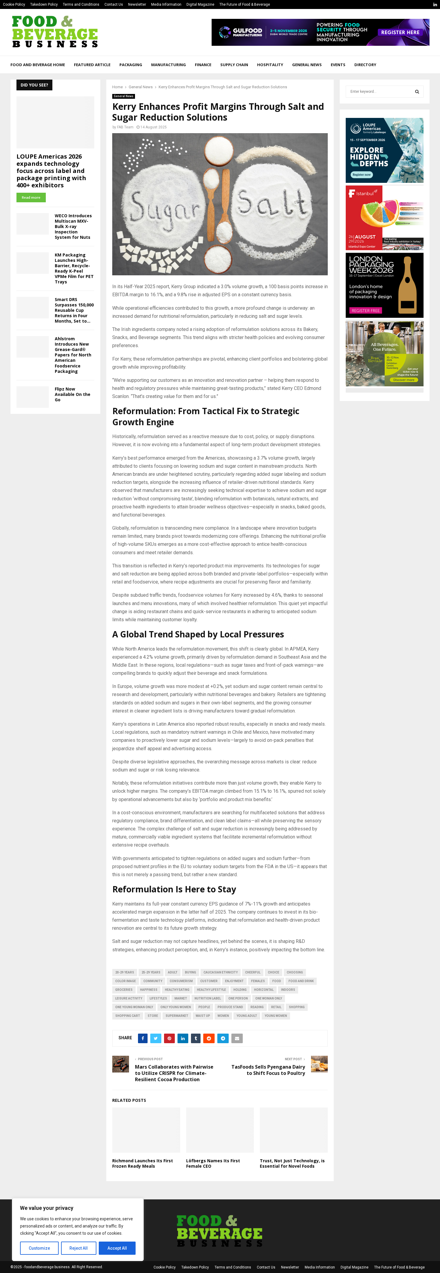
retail (276, 1007)
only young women (175, 1007)
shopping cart (127, 1015)
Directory (365, 64)
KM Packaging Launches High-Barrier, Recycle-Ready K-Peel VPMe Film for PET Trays (74, 268)
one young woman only (134, 1007)
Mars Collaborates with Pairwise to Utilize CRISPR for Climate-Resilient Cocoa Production (174, 1073)
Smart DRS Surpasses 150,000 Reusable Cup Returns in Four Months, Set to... (74, 310)
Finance (203, 64)
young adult (246, 1015)
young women (276, 1015)
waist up (203, 1015)
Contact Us (113, 4)
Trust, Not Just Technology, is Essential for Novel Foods (292, 1163)
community (152, 981)
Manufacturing (168, 64)
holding (240, 989)
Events (338, 64)
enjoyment (234, 981)
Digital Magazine (200, 4)
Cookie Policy (14, 4)
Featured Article (92, 64)
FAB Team (125, 127)
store (153, 1015)
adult (172, 972)
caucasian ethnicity (221, 972)
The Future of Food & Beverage (244, 4)
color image (125, 981)
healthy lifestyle (211, 989)
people (204, 1007)
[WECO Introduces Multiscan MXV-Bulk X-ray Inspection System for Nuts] (32, 224)
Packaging (130, 64)
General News (307, 64)
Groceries (124, 989)
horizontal (264, 989)
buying (190, 972)
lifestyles (158, 998)
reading (257, 1007)
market (181, 998)
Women (223, 1015)
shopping (297, 1007)
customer (209, 981)
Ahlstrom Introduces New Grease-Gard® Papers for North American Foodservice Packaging (73, 355)
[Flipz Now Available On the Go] (32, 397)
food (276, 981)
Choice (273, 972)
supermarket (177, 1015)
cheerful (252, 972)
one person (238, 998)
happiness (148, 989)
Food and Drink (301, 981)
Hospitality (270, 64)
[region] (78, 1229)
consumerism (181, 981)
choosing (295, 972)
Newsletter (137, 4)
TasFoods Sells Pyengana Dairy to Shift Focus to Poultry (268, 1070)
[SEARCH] (417, 92)
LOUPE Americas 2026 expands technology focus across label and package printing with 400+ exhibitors (51, 170)
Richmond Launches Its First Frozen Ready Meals (142, 1163)
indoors (288, 989)
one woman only (268, 998)
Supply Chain (234, 64)
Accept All (117, 1248)
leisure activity (128, 998)
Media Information (166, 4)
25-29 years (151, 972)
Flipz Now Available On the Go (72, 394)
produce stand (230, 1007)
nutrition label (208, 998)
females (258, 981)
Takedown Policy (44, 4)
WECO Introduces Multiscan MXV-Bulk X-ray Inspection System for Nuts (73, 226)
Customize (39, 1248)
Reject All (78, 1248)
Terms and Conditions (81, 4)
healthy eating (177, 989)
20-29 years (124, 972)
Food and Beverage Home (37, 64)
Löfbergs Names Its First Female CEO (213, 1163)
